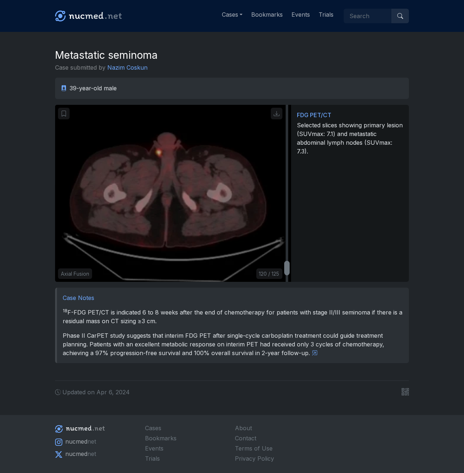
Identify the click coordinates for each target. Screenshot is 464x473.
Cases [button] (230, 14)
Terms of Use (254, 448)
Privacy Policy (254, 458)
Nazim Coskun (127, 67)
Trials (326, 14)
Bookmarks (267, 14)
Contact (245, 438)
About (243, 428)
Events (300, 14)
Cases (153, 428)
